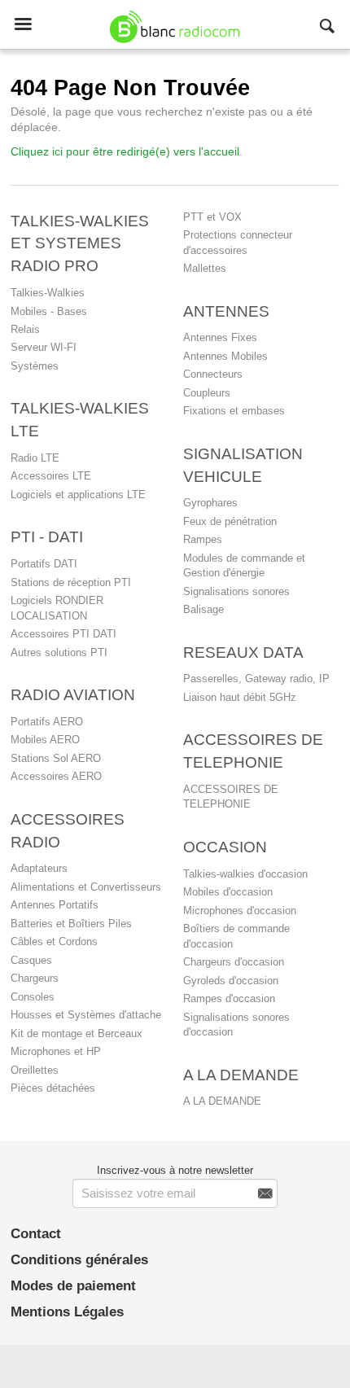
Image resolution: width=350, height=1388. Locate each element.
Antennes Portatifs (54, 905)
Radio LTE (35, 458)
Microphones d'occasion (239, 910)
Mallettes (204, 268)
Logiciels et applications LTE (78, 494)
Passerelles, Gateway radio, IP (256, 678)
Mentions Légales (67, 1312)
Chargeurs (35, 978)
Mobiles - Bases (49, 311)
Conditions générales (79, 1260)
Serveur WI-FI (44, 347)
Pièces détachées (53, 1088)
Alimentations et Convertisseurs (86, 887)
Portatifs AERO (47, 722)
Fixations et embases (234, 411)
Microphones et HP (56, 1051)
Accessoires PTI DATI (63, 634)
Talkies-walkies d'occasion (245, 874)
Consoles (33, 997)
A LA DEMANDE (222, 1101)
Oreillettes (35, 1070)
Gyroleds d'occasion (230, 980)
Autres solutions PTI (59, 652)
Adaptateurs (39, 868)
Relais (25, 329)
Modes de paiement (73, 1286)
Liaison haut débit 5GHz (239, 697)
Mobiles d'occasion (228, 892)
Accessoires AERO (56, 776)
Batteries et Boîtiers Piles (71, 923)
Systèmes (35, 366)
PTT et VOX (212, 217)
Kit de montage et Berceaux (76, 1033)
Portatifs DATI (44, 564)
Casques (31, 960)
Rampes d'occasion (229, 998)
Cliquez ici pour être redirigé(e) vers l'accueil (125, 152)
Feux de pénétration (230, 521)
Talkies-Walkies (48, 293)
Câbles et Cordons (54, 941)
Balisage (203, 609)
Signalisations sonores (236, 591)
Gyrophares (210, 503)
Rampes (202, 539)
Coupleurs (206, 393)
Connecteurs (213, 374)
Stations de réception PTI (71, 582)
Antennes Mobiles (225, 356)
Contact (36, 1233)
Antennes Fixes (220, 337)
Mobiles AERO (45, 739)
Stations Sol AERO (56, 758)
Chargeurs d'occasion (233, 962)
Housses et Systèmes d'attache (86, 1015)
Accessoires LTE (51, 476)
